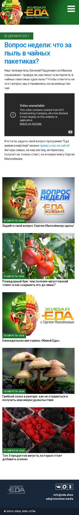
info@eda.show (63, 494)
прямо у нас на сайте (54, 145)
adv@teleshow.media (59, 498)
